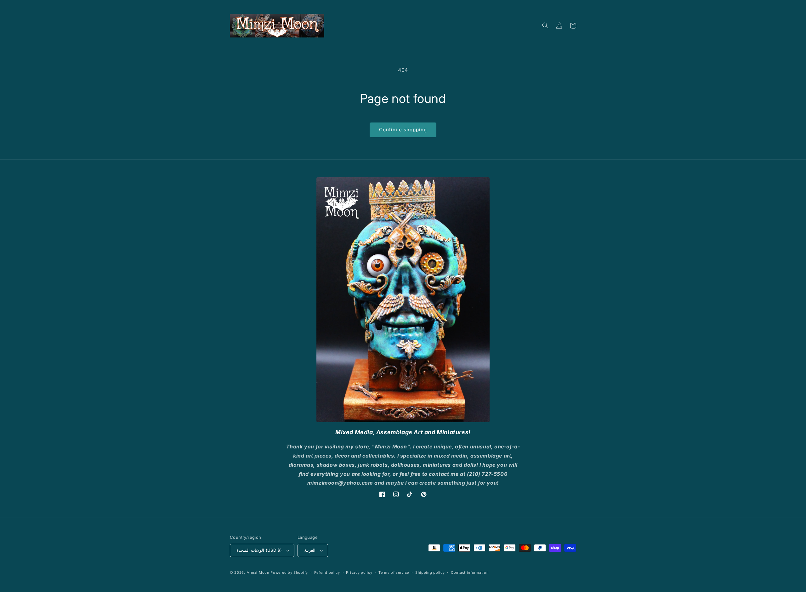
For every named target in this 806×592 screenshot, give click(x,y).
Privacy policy (359, 572)
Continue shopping (403, 130)
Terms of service (393, 572)
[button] (545, 25)
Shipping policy (430, 572)
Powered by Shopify (289, 572)
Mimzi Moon (259, 572)
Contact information (470, 572)
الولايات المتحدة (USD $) (259, 550)
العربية (309, 550)
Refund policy (327, 572)
